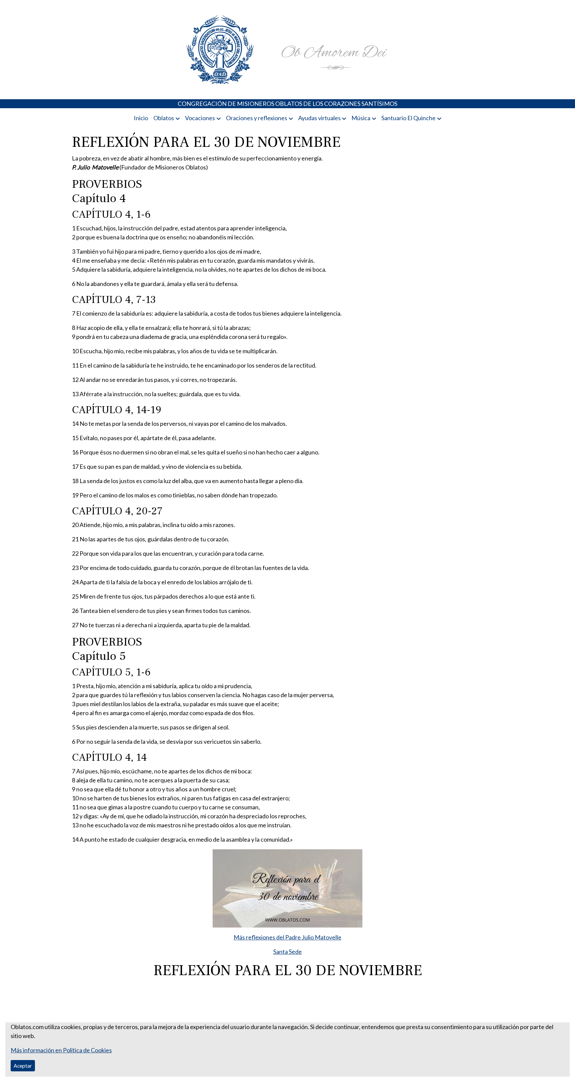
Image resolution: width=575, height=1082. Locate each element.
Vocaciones (200, 118)
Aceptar (23, 1065)
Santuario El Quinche (408, 118)
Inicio (141, 118)
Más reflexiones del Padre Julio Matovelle (287, 937)
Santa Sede (287, 951)
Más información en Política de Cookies (61, 1050)
